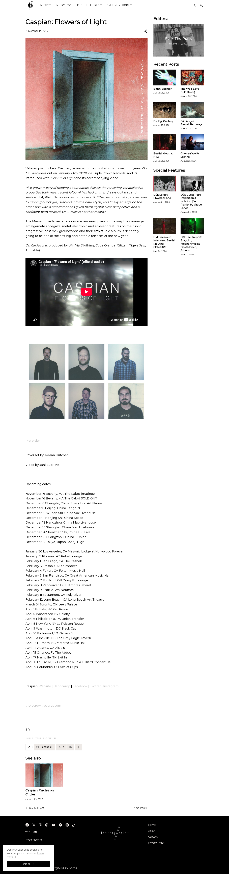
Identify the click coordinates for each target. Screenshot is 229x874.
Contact (153, 836)
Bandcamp (61, 686)
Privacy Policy (156, 842)
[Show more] (78, 747)
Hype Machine (34, 839)
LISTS (79, 5)
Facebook (80, 686)
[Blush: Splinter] (165, 77)
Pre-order (32, 441)
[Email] (70, 747)
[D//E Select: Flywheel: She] (165, 183)
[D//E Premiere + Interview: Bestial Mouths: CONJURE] (165, 226)
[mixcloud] (27, 831)
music (38, 738)
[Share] (146, 31)
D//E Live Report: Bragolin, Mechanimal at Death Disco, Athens (191, 243)
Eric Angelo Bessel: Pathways (191, 123)
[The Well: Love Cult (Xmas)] (192, 77)
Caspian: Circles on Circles (39, 792)
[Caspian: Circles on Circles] (44, 775)
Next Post (140, 807)
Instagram (111, 686)
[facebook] (27, 825)
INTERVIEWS (63, 5)
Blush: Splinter (162, 88)
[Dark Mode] (195, 5)
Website (45, 686)
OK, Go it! (28, 864)
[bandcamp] (60, 825)
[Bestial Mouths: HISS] (165, 142)
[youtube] (53, 825)
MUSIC (44, 5)
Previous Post (35, 807)
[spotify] (67, 825)
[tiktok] (73, 825)
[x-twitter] (34, 825)
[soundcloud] (35, 831)
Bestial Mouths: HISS (163, 155)
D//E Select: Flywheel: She (162, 196)
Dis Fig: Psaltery (163, 121)
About (151, 830)
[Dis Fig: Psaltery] (165, 110)
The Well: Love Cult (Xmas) (190, 90)
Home (152, 824)
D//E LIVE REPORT (117, 5)
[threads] (46, 825)
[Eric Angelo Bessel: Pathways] (192, 110)
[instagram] (40, 825)
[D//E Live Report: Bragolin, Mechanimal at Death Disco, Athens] (192, 226)
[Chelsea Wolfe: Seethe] (192, 142)
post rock (47, 738)
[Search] (201, 5)
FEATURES (92, 5)
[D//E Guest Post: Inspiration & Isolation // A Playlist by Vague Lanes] (192, 183)
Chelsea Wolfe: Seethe (190, 155)
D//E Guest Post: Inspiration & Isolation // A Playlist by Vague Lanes (191, 201)
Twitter (95, 686)
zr (55, 738)
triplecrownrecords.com (43, 705)
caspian (29, 738)
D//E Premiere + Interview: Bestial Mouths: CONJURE (164, 242)
